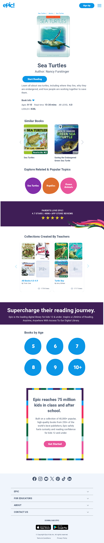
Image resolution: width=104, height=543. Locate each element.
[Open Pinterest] (58, 479)
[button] (35, 266)
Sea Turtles (42, 13)
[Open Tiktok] (64, 479)
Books (51, 13)
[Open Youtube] (46, 479)
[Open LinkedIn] (69, 479)
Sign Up (86, 5)
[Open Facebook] (34, 479)
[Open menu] (99, 5)
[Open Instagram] (40, 479)
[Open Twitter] (52, 479)
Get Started (55, 444)
